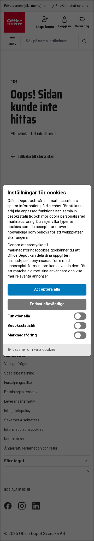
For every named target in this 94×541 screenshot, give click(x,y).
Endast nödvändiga (47, 304)
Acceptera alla (47, 289)
